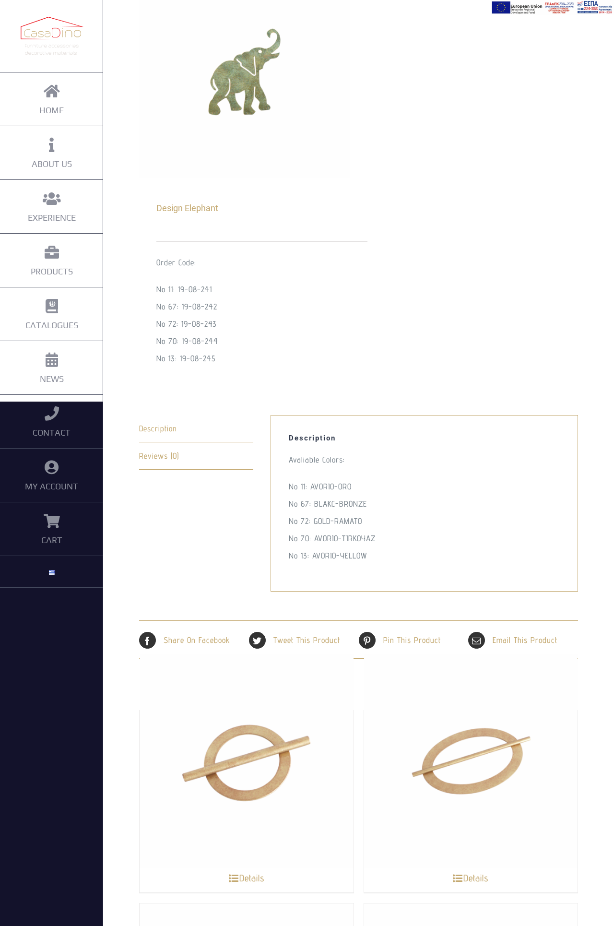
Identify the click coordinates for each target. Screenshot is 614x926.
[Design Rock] (247, 761)
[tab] (196, 428)
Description (158, 428)
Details (251, 878)
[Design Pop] (471, 761)
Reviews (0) (159, 456)
